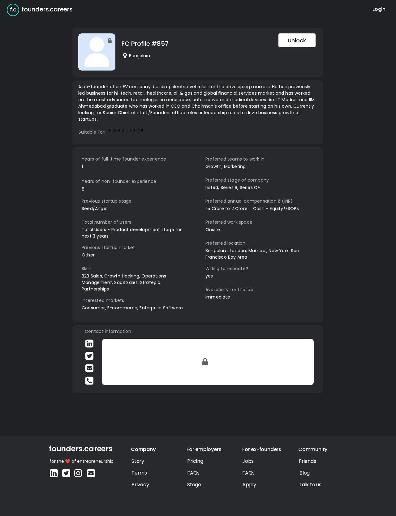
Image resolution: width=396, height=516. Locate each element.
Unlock (297, 40)
